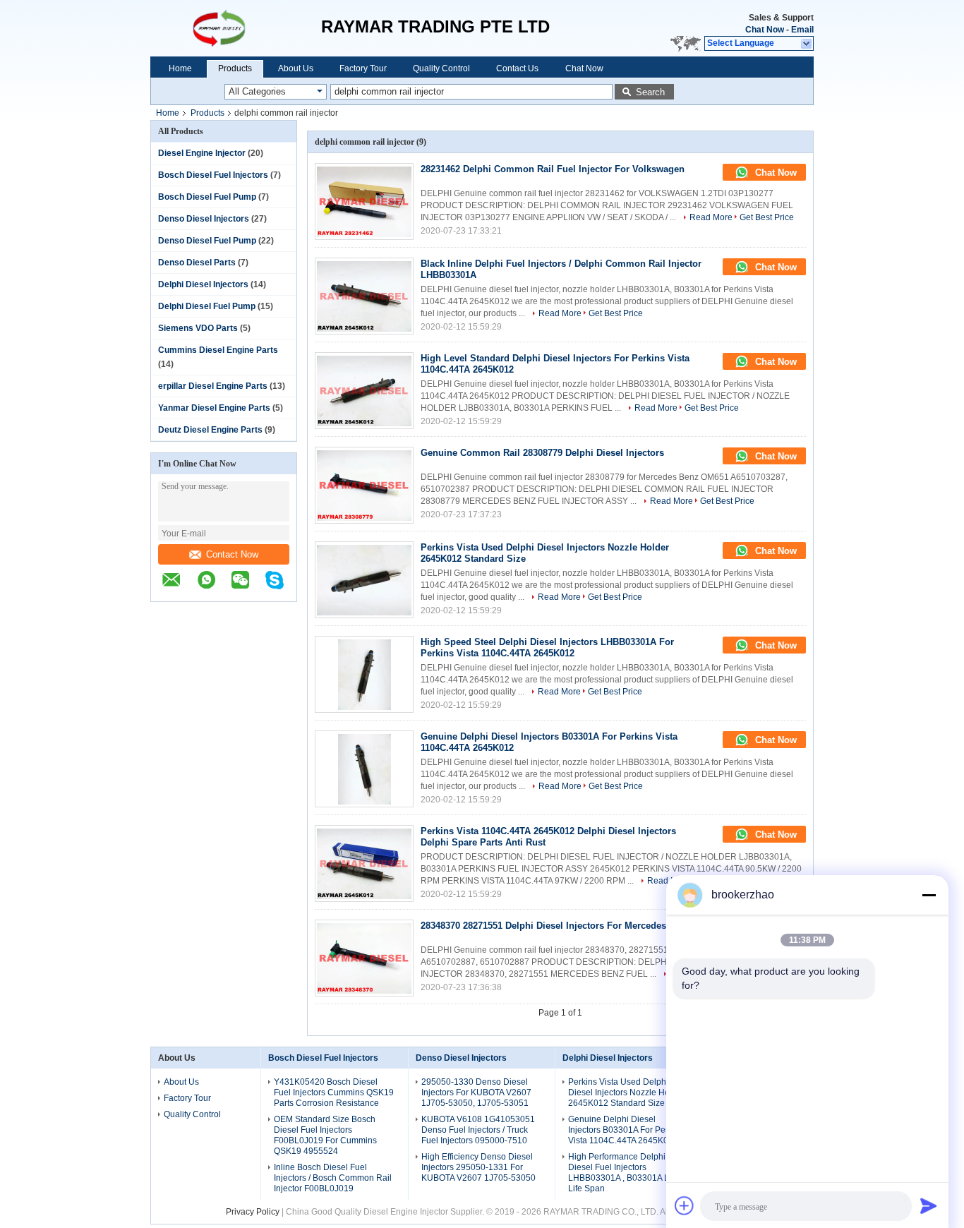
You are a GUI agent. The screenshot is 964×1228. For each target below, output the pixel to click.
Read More (711, 217)
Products (235, 68)
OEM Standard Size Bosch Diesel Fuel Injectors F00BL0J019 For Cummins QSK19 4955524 (325, 1135)
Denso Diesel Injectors (203, 219)
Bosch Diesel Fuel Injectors (213, 175)
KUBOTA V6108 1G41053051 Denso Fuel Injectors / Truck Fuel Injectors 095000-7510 (478, 1129)
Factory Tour (363, 68)
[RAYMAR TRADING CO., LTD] (235, 28)
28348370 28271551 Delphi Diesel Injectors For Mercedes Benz (556, 925)
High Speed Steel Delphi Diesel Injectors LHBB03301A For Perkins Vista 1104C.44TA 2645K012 (547, 647)
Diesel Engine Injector (202, 153)
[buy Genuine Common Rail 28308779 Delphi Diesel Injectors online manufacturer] (364, 485)
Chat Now (764, 30)
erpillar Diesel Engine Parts (212, 386)
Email (802, 30)
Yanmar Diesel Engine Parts (214, 408)
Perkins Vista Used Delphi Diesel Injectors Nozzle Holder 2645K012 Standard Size (626, 1092)
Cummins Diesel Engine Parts (218, 350)
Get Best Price (767, 217)
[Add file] (684, 1205)
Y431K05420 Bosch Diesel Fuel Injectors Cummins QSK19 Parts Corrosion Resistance (334, 1092)
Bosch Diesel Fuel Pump (207, 197)
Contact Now (232, 554)
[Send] (928, 1205)
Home (180, 68)
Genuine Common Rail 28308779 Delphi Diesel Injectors (542, 452)
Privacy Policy (252, 1212)
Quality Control (441, 68)
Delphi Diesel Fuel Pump (206, 306)
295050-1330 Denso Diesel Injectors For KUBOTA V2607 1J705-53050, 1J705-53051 (476, 1092)
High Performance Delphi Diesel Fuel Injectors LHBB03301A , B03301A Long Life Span (626, 1172)
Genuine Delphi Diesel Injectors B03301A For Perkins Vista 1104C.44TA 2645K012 (626, 1129)
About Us (295, 68)
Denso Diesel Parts (197, 262)
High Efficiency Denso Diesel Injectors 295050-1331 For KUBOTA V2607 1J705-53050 (478, 1167)
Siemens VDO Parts (198, 328)
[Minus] (928, 894)
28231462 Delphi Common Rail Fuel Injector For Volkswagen (553, 169)
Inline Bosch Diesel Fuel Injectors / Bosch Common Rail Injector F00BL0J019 (333, 1177)
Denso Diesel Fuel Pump (207, 241)
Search (650, 92)
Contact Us (517, 68)
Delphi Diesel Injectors (203, 284)
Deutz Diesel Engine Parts (210, 430)
